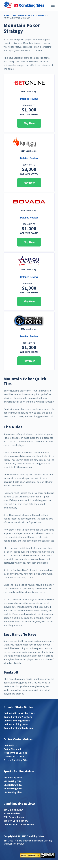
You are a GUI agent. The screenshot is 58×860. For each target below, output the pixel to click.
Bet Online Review (13, 809)
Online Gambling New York (18, 716)
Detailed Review (29, 98)
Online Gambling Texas (16, 724)
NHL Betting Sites (13, 781)
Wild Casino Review (14, 817)
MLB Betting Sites (13, 788)
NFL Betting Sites (13, 777)
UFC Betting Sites (13, 792)
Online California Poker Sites (19, 713)
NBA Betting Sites (13, 784)
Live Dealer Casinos (14, 756)
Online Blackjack (12, 749)
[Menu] (53, 5)
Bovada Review (12, 813)
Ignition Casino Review (16, 820)
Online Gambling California (18, 727)
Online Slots (10, 745)
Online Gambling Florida (17, 720)
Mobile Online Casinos (15, 752)
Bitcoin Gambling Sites (16, 760)
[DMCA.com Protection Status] (30, 855)
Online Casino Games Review (19, 824)
